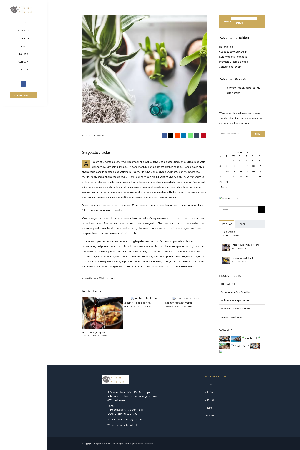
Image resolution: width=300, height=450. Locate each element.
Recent (242, 224)
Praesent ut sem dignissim (234, 62)
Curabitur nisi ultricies (95, 302)
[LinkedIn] (183, 135)
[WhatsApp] (190, 135)
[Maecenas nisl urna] (255, 346)
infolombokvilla (122, 419)
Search (227, 21)
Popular (227, 224)
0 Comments (103, 306)
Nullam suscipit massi (137, 302)
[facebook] (23, 84)
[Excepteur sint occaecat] (249, 338)
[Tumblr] (197, 135)
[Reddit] (177, 135)
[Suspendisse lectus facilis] (260, 338)
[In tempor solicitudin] (226, 259)
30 (227, 182)
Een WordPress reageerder (240, 88)
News (112, 278)
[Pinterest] (203, 135)
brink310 (88, 278)
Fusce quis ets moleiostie (246, 245)
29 (220, 182)
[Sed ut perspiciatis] (235, 339)
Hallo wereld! (226, 47)
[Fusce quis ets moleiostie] (226, 246)
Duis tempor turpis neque (181, 332)
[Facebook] (164, 135)
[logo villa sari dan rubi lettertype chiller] (23, 6)
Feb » (224, 187)
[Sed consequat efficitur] (221, 353)
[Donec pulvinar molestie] (224, 346)
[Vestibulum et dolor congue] (239, 345)
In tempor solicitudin (243, 258)
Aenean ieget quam (230, 67)
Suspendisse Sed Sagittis (233, 52)
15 (220, 171)
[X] (170, 135)
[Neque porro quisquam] (224, 339)
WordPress (148, 444)
